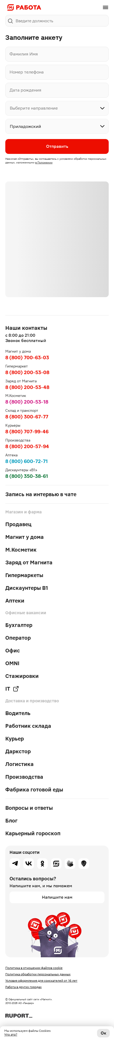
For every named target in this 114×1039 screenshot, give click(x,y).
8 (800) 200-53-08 (27, 372)
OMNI (12, 663)
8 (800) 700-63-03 (27, 357)
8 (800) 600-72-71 (26, 461)
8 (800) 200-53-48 (27, 387)
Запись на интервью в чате (40, 494)
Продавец (18, 524)
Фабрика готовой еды (34, 789)
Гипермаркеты (24, 575)
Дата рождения (25, 90)
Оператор (18, 638)
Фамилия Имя (24, 54)
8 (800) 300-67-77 (26, 416)
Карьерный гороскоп (32, 833)
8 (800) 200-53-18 (26, 402)
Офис (12, 650)
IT (7, 689)
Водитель (17, 713)
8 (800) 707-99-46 (27, 431)
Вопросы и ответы (29, 808)
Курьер (14, 738)
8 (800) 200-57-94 (27, 446)
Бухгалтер (18, 625)
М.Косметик (21, 550)
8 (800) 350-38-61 (26, 476)
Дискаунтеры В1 (26, 588)
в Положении (43, 162)
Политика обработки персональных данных (38, 974)
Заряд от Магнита (28, 562)
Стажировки (22, 676)
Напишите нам (57, 897)
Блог (11, 820)
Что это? (10, 1034)
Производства (24, 777)
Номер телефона (27, 72)
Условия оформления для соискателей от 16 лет (41, 980)
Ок (103, 1033)
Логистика (19, 764)
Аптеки (14, 601)
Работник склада (28, 726)
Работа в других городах (23, 987)
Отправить (57, 146)
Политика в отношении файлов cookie (34, 968)
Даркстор (18, 751)
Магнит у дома (24, 537)
